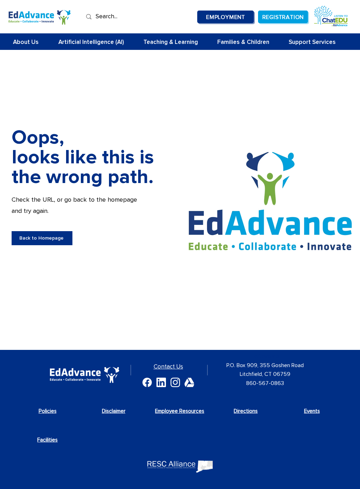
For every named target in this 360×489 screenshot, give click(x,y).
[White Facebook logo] (147, 382)
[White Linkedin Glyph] (161, 382)
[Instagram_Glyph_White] (175, 382)
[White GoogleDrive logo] (189, 382)
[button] (175, 42)
